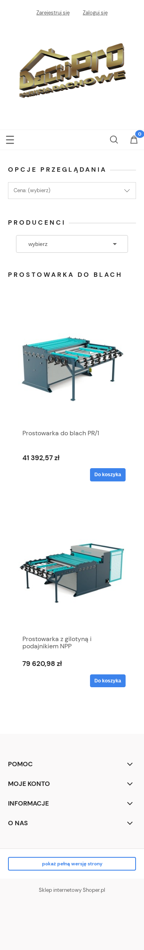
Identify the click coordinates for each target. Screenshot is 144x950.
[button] (10, 138)
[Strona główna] (72, 70)
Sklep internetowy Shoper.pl (72, 890)
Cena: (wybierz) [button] (32, 190)
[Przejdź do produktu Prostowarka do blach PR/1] (72, 364)
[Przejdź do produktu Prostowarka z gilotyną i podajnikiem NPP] (72, 570)
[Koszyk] (134, 140)
